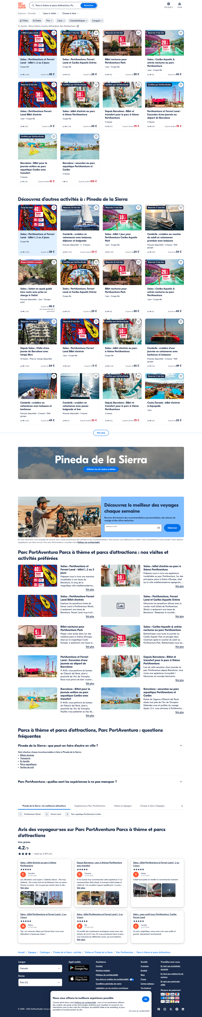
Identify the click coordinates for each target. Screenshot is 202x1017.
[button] (37, 54)
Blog (143, 975)
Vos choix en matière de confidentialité (112, 979)
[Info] (77, 26)
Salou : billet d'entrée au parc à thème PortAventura (38, 864)
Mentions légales (103, 970)
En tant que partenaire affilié (170, 983)
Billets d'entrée (27, 755)
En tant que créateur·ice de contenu (172, 975)
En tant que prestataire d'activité (170, 968)
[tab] (44, 806)
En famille (25, 761)
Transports (25, 758)
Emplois (144, 970)
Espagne (32, 952)
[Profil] (179, 4)
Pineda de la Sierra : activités (67, 952)
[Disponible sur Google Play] (79, 968)
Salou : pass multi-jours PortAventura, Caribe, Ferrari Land (155, 916)
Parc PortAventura (124, 952)
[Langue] (168, 4)
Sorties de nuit (27, 767)
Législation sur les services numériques (112, 988)
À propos (145, 966)
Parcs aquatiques (28, 764)
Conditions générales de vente (108, 984)
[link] (37, 54)
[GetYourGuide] (22, 5)
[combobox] (55, 5)
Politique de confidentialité (88, 542)
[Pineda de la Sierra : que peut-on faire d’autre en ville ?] (181, 746)
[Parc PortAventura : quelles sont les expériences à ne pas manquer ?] (181, 782)
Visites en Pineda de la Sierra (99, 952)
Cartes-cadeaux (147, 984)
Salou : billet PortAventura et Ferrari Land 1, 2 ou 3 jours (156, 864)
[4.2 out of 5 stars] (26, 854)
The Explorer (146, 988)
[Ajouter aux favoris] (53, 32)
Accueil (21, 952)
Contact (99, 966)
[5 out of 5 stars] (44, 869)
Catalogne (45, 952)
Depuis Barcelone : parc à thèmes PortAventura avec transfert (99, 864)
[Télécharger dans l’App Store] (79, 979)
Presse (143, 979)
